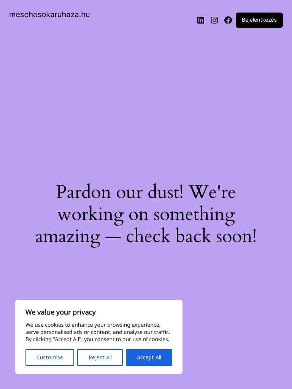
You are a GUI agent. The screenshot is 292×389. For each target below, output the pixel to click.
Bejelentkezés (259, 20)
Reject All (100, 357)
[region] (98, 337)
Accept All (149, 357)
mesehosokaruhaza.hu (49, 14)
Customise (49, 357)
